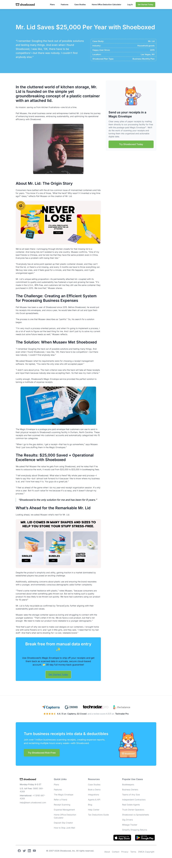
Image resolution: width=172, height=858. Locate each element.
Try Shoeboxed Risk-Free (42, 752)
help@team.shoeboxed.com (33, 802)
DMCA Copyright (146, 851)
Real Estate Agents (131, 804)
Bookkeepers (128, 784)
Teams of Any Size (131, 794)
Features (64, 4)
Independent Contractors (133, 799)
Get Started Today (145, 4)
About (107, 851)
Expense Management (64, 809)
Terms (133, 851)
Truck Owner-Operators (133, 809)
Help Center (93, 809)
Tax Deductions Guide (98, 814)
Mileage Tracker (129, 824)
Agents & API (94, 799)
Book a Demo (94, 789)
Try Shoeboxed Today (131, 144)
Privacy (124, 851)
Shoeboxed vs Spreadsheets (135, 814)
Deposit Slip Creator (63, 822)
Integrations (93, 794)
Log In (130, 4)
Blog (90, 804)
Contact (115, 851)
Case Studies (80, 4)
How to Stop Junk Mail (64, 827)
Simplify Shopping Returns (134, 829)
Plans (52, 4)
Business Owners (130, 789)
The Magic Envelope (63, 794)
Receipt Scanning (62, 804)
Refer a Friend (60, 799)
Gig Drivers (127, 819)
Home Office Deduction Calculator (106, 4)
